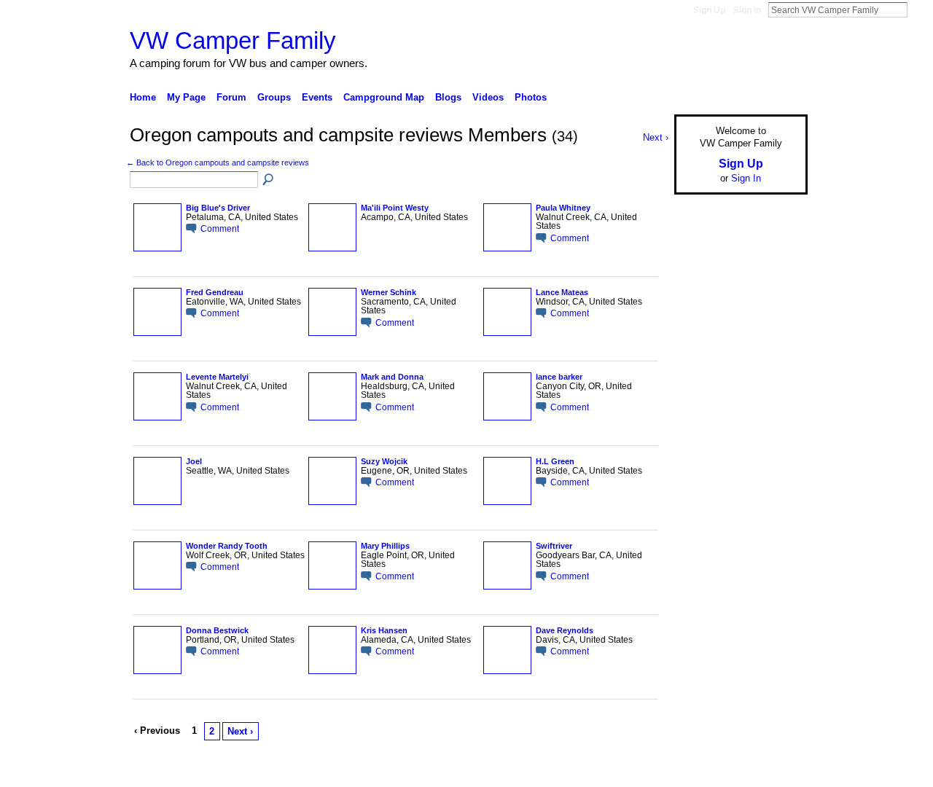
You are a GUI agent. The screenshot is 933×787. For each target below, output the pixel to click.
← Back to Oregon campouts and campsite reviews (217, 162)
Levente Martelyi (217, 376)
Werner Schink (388, 292)
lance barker (559, 376)
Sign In (747, 10)
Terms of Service (775, 770)
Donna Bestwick (217, 630)
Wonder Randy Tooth (227, 545)
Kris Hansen (384, 630)
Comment (219, 228)
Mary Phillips (385, 545)
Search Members (269, 180)
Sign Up (709, 10)
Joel (194, 461)
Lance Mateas (562, 292)
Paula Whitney (563, 207)
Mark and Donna (392, 376)
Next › (240, 731)
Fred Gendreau (214, 292)
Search (919, 9)
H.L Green (555, 461)
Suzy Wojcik (384, 461)
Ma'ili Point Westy (395, 207)
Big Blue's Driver (218, 207)
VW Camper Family (233, 40)
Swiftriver (554, 545)
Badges (642, 770)
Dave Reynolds (564, 630)
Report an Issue (699, 770)
